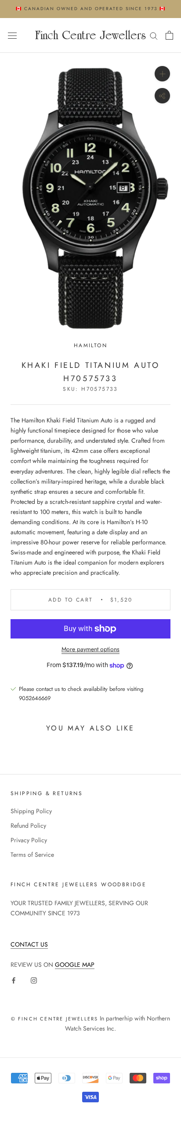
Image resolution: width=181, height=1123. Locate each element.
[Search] (154, 35)
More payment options (90, 649)
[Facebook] (14, 980)
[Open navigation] (12, 35)
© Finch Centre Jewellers (54, 1018)
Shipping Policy (31, 811)
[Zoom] (162, 73)
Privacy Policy (29, 840)
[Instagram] (34, 980)
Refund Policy (28, 825)
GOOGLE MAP (74, 964)
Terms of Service (32, 854)
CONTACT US (29, 944)
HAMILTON (90, 345)
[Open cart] (169, 35)
